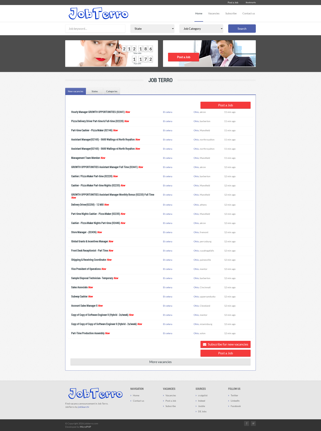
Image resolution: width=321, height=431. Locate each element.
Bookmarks (251, 2)
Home (198, 13)
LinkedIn (235, 400)
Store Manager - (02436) (84, 232)
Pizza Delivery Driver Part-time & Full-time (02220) (97, 121)
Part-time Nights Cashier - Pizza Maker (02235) (95, 213)
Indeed (201, 400)
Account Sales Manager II (84, 305)
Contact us (248, 13)
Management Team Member (85, 157)
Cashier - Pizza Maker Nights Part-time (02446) (95, 223)
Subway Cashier (79, 296)
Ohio (196, 112)
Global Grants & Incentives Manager (89, 241)
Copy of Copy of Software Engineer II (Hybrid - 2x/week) (99, 314)
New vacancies (75, 91)
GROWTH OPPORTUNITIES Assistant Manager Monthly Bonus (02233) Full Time (112, 194)
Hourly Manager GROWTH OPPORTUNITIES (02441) (98, 112)
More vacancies (160, 362)
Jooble (201, 406)
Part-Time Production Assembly (87, 333)
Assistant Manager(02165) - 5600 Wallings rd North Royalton (103, 139)
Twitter (234, 395)
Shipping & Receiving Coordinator (88, 259)
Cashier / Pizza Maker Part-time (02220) (92, 176)
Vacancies (214, 13)
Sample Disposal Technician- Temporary (92, 278)
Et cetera (167, 112)
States (95, 91)
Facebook (236, 406)
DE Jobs (202, 411)
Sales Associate (79, 287)
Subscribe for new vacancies (227, 344)
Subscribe (231, 13)
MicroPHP (85, 426)
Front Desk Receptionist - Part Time (89, 250)
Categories (111, 91)
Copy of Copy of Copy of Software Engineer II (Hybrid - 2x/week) (104, 324)
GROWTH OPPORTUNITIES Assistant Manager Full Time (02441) (104, 167)
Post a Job (233, 2)
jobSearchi (83, 406)
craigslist (202, 395)
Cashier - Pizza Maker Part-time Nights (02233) (95, 185)
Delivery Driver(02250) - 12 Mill (87, 204)
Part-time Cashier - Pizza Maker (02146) (92, 130)
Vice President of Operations (86, 269)
